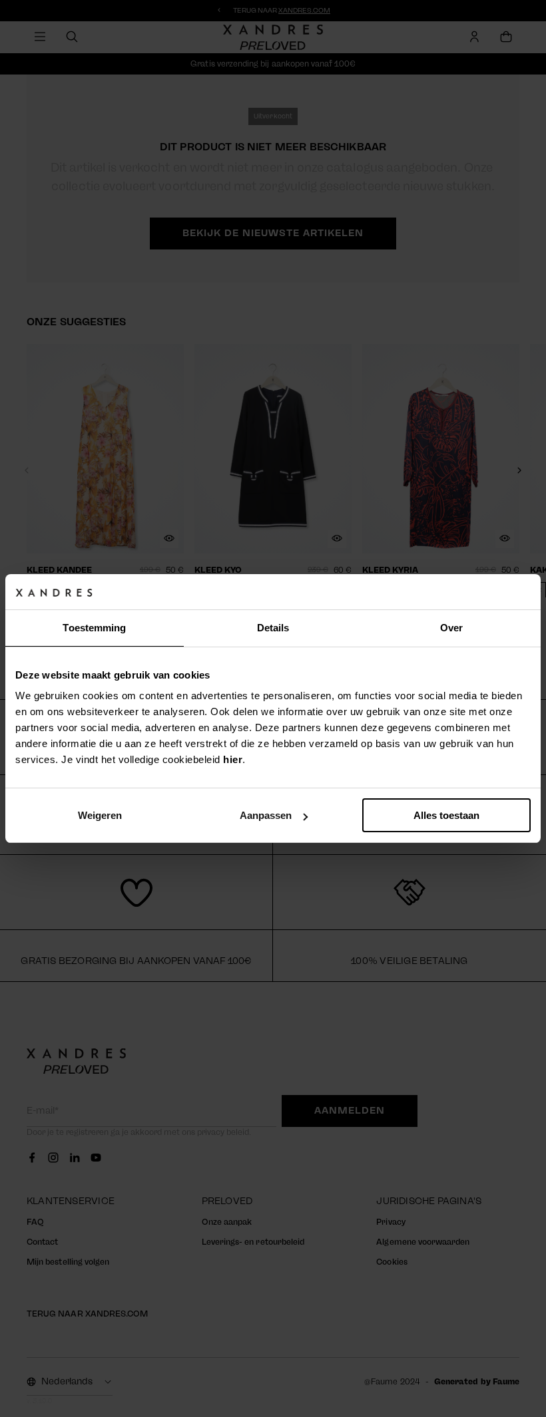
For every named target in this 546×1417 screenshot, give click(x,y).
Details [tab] (273, 627)
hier (232, 759)
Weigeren (100, 815)
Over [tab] (451, 627)
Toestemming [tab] (94, 627)
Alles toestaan (446, 815)
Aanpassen (266, 815)
